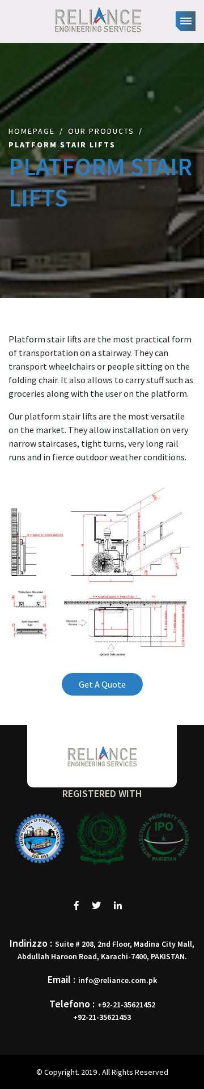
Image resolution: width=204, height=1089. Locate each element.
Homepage (31, 131)
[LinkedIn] (118, 905)
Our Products (101, 131)
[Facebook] (76, 905)
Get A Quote (102, 684)
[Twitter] (96, 905)
